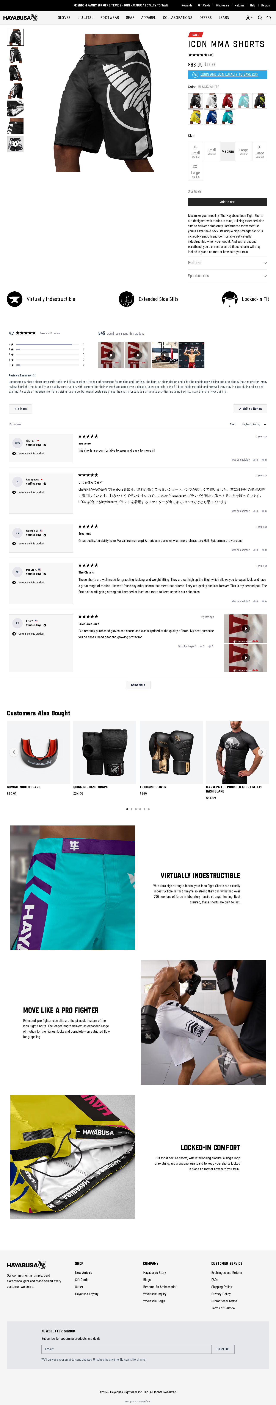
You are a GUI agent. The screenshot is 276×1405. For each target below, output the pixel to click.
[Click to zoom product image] (105, 103)
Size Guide (194, 191)
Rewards (187, 5)
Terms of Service (223, 1308)
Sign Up (223, 1349)
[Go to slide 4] (140, 809)
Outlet (79, 1287)
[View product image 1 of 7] (15, 37)
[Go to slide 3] (136, 809)
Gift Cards (204, 5)
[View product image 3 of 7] (15, 72)
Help (253, 5)
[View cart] (269, 18)
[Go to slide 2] (131, 809)
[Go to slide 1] (127, 809)
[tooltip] (34, 375)
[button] (46, 344)
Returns (239, 5)
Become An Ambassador (160, 1287)
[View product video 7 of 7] (15, 144)
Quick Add (38, 777)
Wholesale (222, 5)
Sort (233, 424)
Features (194, 263)
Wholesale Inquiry (154, 1294)
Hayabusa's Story (154, 1273)
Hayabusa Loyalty (87, 1294)
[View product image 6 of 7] (15, 126)
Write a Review (254, 410)
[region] (151, 355)
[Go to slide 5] (144, 809)
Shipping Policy (221, 1287)
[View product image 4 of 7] (15, 90)
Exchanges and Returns (227, 1273)
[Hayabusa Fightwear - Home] (20, 17)
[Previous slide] (13, 752)
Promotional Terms (224, 1301)
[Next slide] (262, 752)
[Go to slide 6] (149, 809)
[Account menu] (249, 18)
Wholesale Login (154, 1301)
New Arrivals (83, 1273)
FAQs (214, 1280)
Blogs (147, 1280)
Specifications (198, 276)
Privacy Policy (221, 1294)
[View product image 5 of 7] (15, 108)
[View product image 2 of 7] (15, 55)
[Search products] (260, 18)
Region (265, 5)
